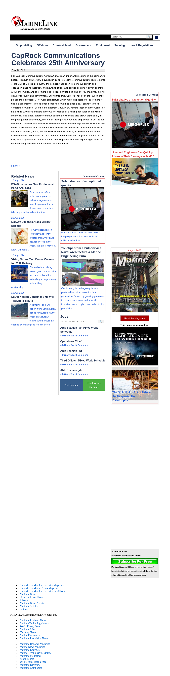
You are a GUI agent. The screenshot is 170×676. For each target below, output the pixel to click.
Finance (15, 165)
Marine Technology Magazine (35, 652)
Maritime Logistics (30, 649)
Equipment (103, 45)
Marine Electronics (30, 635)
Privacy (24, 600)
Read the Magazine (134, 318)
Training (120, 45)
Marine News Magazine (32, 646)
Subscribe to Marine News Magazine (39, 588)
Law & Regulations (141, 45)
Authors (24, 609)
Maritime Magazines (30, 655)
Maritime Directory (30, 664)
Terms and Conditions (31, 597)
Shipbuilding (24, 45)
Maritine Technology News (34, 623)
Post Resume (71, 385)
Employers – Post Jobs (94, 385)
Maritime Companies (31, 667)
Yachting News (28, 632)
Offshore (42, 45)
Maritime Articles (29, 606)
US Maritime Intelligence (33, 661)
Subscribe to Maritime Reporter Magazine (42, 585)
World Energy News (31, 626)
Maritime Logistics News (33, 620)
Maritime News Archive (32, 603)
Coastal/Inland (62, 45)
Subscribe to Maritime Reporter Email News (43, 591)
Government (83, 45)
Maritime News (28, 594)
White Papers (27, 658)
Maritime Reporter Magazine (35, 643)
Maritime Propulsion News (34, 638)
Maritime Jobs (27, 629)
